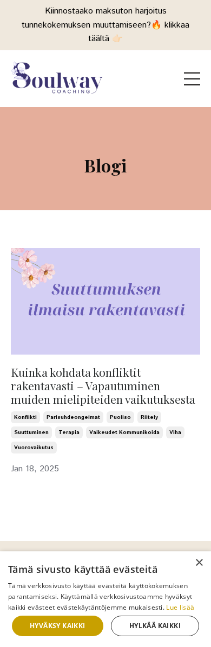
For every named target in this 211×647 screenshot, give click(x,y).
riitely (149, 417)
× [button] (199, 563)
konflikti (25, 417)
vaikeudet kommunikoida (124, 432)
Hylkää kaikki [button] (155, 625)
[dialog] (105, 599)
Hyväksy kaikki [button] (57, 625)
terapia (69, 432)
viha (175, 432)
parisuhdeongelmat (73, 417)
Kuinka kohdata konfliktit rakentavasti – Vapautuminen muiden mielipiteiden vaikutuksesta (103, 385)
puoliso (120, 417)
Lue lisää (180, 607)
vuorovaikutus (34, 447)
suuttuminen (31, 432)
